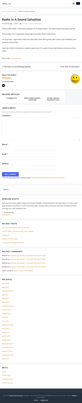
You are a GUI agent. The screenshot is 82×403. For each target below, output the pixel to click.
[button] (78, 3)
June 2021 (5, 321)
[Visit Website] (3, 85)
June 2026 (5, 283)
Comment (6, 115)
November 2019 (7, 347)
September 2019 (8, 355)
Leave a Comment (35, 24)
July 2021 (5, 317)
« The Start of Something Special (16, 66)
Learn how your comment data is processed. (47, 178)
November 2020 (7, 325)
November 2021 (7, 306)
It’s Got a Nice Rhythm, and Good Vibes (15, 228)
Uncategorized (16, 58)
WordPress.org (7, 383)
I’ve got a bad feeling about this (13, 243)
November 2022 (7, 291)
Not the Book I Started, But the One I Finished (18, 231)
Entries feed (6, 375)
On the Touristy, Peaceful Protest (53, 99)
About (36, 400)
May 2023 (5, 287)
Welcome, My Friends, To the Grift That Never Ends (28, 255)
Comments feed (7, 379)
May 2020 (5, 332)
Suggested (44, 400)
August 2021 (6, 313)
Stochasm (5, 235)
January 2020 (6, 340)
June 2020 (5, 329)
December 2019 (7, 344)
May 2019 (5, 359)
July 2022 (5, 295)
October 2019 (7, 351)
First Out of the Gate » (70, 66)
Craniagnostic (11, 98)
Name (5, 144)
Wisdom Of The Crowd (10, 239)
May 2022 (5, 298)
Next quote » (6, 215)
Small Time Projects (16, 395)
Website (5, 164)
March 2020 (6, 336)
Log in (4, 372)
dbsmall (7, 78)
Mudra (74, 395)
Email (5, 154)
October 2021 (7, 310)
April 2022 (5, 302)
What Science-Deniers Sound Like (32, 99)
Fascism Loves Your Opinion (23, 271)
